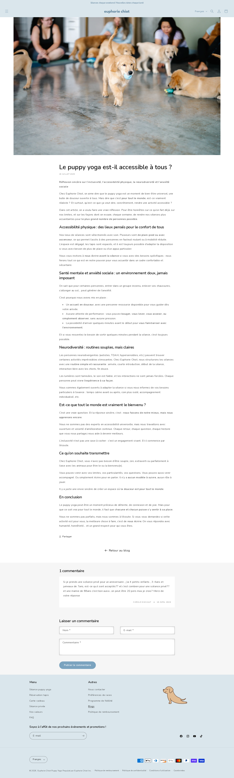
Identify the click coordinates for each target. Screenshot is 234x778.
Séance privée (37, 706)
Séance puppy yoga (40, 689)
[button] (6, 11)
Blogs (91, 706)
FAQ (31, 717)
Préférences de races (100, 695)
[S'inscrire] (83, 736)
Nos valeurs (36, 711)
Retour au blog (119, 550)
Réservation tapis (39, 695)
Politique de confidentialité (134, 770)
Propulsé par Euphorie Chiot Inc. (77, 771)
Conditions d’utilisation (159, 770)
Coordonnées (179, 770)
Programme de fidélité (100, 700)
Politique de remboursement (103, 711)
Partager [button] (67, 536)
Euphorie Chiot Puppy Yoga (50, 771)
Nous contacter (96, 689)
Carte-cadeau (37, 700)
